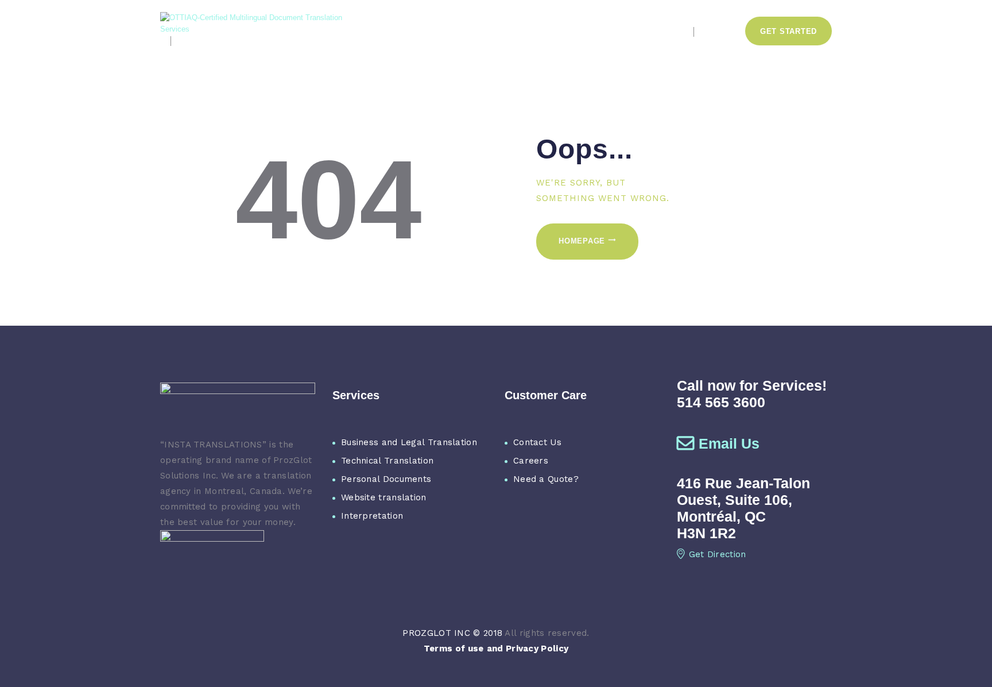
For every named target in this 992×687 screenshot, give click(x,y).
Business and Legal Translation (409, 442)
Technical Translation (387, 461)
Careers (530, 461)
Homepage (582, 241)
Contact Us (537, 442)
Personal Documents (386, 479)
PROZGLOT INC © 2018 (452, 633)
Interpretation (372, 516)
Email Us (729, 443)
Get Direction (717, 554)
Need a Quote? (546, 479)
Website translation (384, 497)
